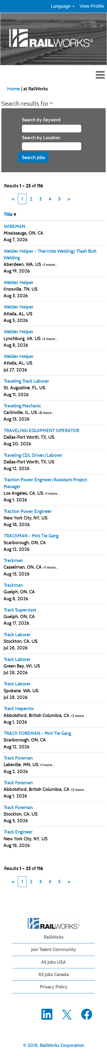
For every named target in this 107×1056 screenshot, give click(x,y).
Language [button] (61, 6)
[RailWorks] (53, 923)
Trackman (13, 560)
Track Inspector (19, 708)
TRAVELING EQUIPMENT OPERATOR (41, 430)
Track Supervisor (20, 610)
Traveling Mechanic (22, 406)
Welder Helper (18, 282)
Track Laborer (17, 635)
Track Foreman (18, 758)
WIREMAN (14, 226)
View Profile (92, 6)
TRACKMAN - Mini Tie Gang (31, 536)
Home (13, 89)
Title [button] (9, 214)
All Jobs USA (53, 962)
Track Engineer (18, 832)
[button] (53, 75)
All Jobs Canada (53, 974)
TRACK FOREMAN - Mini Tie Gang (37, 733)
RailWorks (53, 937)
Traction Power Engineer (28, 511)
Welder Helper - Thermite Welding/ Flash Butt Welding (50, 254)
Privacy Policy (53, 987)
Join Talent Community (53, 949)
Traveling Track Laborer (26, 381)
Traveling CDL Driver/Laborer (33, 455)
